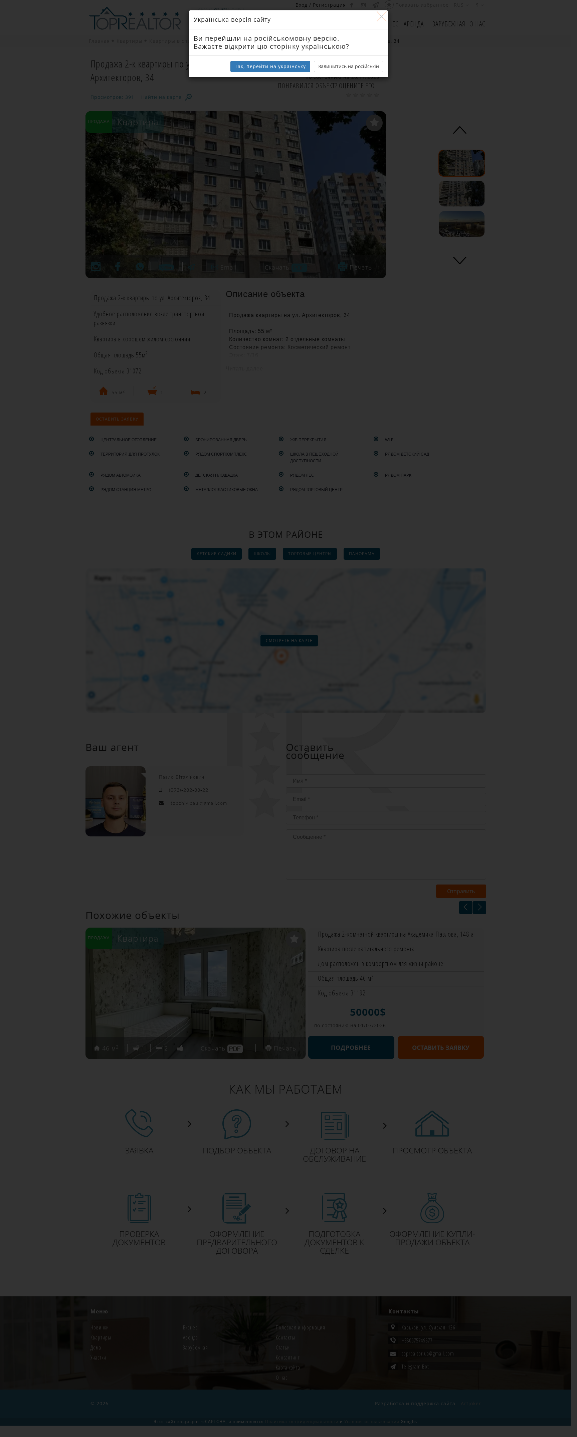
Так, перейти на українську (270, 66)
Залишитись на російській (348, 66)
